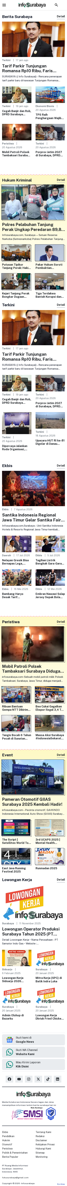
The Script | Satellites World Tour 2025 (16, 841)
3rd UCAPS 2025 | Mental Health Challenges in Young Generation (49, 841)
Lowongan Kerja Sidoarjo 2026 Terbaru (12, 979)
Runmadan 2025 (46, 868)
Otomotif (7, 1144)
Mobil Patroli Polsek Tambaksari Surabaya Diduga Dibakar (16, 153)
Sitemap (40, 1152)
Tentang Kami (43, 1132)
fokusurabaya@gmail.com (15, 1177)
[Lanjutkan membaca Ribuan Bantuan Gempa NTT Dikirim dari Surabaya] (16, 695)
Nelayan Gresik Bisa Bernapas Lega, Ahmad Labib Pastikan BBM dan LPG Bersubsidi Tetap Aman (16, 562)
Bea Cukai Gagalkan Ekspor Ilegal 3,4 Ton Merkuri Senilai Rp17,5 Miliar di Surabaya (50, 708)
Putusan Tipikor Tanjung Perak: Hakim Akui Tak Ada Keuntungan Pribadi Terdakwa (16, 266)
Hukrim (6, 1140)
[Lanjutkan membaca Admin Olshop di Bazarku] (16, 995)
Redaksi (40, 1136)
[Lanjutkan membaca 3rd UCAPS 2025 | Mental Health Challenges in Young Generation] (50, 828)
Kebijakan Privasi (45, 1144)
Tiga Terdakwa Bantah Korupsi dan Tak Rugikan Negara (49, 295)
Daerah (6, 555)
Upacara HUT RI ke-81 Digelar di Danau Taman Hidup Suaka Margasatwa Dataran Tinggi (50, 442)
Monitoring (42, 1156)
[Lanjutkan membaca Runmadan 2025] (50, 857)
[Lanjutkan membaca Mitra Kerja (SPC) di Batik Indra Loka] (50, 957)
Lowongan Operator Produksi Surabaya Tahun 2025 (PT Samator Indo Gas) (31, 932)
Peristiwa (8, 143)
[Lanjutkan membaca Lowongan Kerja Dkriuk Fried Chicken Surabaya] (50, 995)
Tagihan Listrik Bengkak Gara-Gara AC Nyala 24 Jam (49, 562)
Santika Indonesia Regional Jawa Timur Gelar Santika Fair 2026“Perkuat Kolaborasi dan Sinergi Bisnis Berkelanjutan (31, 517)
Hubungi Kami (43, 1148)
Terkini (6, 60)
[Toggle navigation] (4, 5)
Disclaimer (41, 1140)
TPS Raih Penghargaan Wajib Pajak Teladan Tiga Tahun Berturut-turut (50, 116)
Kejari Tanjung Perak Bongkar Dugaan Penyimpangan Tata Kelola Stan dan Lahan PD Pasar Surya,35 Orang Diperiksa (16, 295)
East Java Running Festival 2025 (14, 870)
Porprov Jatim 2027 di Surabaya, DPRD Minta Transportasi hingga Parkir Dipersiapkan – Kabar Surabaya (50, 153)
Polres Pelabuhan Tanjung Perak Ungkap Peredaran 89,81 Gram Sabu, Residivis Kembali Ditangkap (32, 227)
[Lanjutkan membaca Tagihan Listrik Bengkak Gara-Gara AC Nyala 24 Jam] (50, 543)
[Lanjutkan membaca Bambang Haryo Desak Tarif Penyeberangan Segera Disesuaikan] (16, 577)
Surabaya (8, 923)
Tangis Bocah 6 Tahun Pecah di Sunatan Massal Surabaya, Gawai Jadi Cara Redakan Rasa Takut (16, 737)
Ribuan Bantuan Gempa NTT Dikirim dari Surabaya (15, 708)
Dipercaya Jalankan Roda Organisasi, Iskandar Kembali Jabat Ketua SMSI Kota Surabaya (14, 447)
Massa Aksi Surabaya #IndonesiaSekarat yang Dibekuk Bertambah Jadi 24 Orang (50, 737)
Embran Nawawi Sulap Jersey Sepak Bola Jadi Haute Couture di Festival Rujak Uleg (50, 595)
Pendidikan (8, 1136)
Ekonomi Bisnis (45, 106)
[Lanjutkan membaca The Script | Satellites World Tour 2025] (16, 828)
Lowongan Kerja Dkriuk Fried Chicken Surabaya (49, 1017)
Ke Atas (61, 1184)
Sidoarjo (7, 969)
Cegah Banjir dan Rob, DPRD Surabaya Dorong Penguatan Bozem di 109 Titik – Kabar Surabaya (16, 112)
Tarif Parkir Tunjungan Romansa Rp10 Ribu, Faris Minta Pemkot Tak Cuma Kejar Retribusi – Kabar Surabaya (31, 68)
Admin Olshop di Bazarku (13, 1017)
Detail (61, 16)
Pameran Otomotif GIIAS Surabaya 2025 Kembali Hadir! (32, 802)
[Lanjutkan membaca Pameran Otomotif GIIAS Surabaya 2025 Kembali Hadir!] (33, 778)
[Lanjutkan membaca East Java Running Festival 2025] (16, 857)
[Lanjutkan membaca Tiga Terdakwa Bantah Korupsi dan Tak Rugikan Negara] (50, 282)
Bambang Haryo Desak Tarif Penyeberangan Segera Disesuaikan (15, 595)
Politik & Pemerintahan (15, 1152)
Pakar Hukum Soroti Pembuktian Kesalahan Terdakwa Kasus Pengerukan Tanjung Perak (49, 266)
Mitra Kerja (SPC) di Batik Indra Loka (49, 979)
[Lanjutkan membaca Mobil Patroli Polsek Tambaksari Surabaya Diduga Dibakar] (16, 131)
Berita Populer (10, 1156)
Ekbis (5, 509)
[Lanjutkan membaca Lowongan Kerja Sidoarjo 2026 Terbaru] (16, 957)
